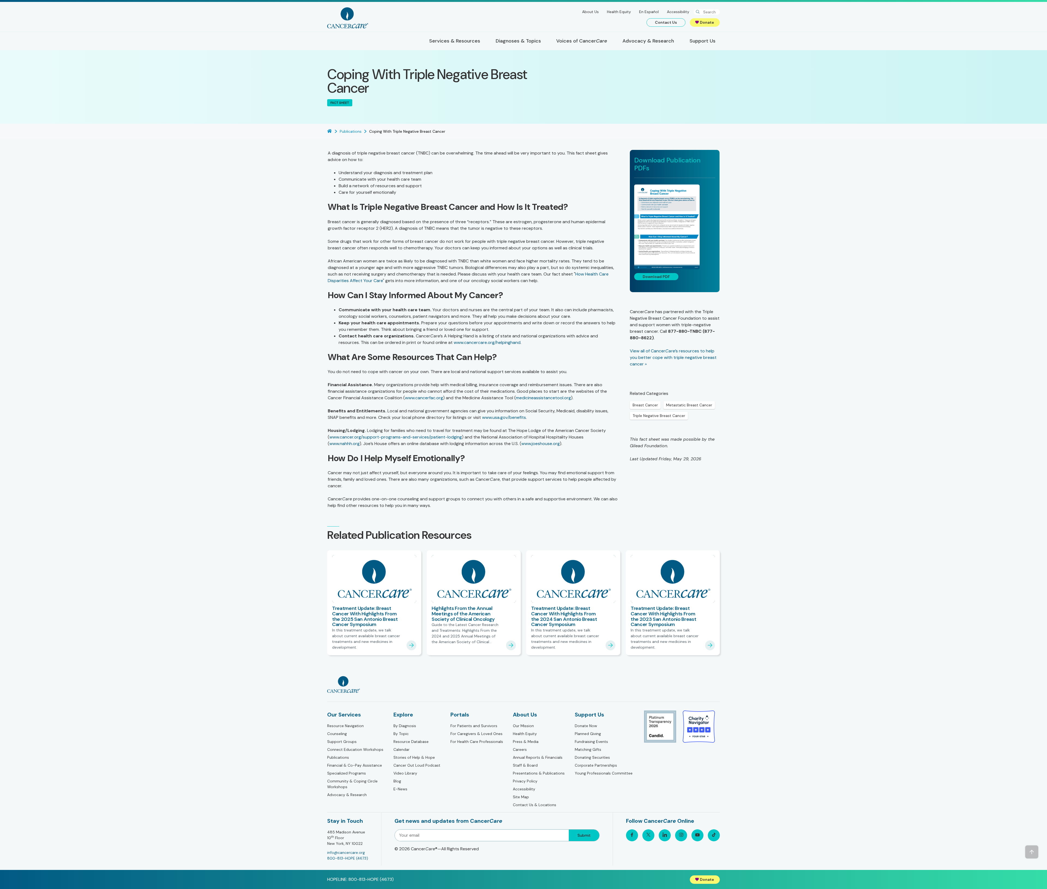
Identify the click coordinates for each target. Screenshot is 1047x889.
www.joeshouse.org (540, 443)
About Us (590, 11)
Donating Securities (592, 757)
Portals (459, 714)
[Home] (347, 17)
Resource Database (411, 741)
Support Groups (342, 741)
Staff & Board (525, 765)
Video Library (405, 773)
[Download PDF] (674, 227)
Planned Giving (588, 733)
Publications (338, 757)
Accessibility (678, 11)
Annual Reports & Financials (537, 757)
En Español (649, 11)
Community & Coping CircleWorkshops (352, 784)
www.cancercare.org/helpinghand (487, 342)
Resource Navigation (345, 725)
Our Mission (523, 725)
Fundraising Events (591, 741)
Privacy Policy (525, 781)
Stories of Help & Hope (414, 757)
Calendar (401, 749)
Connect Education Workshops (355, 749)
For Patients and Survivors (473, 725)
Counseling (337, 733)
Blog (397, 781)
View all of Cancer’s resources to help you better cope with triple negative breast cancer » (673, 357)
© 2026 (437, 849)
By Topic (401, 733)
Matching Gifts (588, 749)
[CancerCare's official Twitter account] (648, 835)
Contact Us (666, 22)
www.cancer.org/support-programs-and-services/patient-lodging (395, 437)
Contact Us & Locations (534, 804)
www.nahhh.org (344, 443)
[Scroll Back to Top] (1031, 851)
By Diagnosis (404, 725)
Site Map (521, 796)
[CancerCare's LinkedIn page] (665, 835)
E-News (400, 789)
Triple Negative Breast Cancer (659, 415)
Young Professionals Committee (604, 773)
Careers (520, 749)
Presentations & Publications (539, 773)
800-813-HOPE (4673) (347, 858)
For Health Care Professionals (476, 741)
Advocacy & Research (347, 794)
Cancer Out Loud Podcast (416, 765)
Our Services (344, 714)
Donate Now (586, 725)
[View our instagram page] (681, 835)
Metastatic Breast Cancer (689, 405)
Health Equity (619, 11)
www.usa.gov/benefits (504, 417)
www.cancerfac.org (424, 398)
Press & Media (525, 741)
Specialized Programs (346, 773)
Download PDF (656, 276)
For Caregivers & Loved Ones (476, 733)
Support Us (589, 714)
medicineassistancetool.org (543, 398)
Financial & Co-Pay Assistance (354, 765)
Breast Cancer (645, 405)
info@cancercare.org (346, 852)
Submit (584, 835)
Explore (403, 714)
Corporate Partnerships (596, 765)
